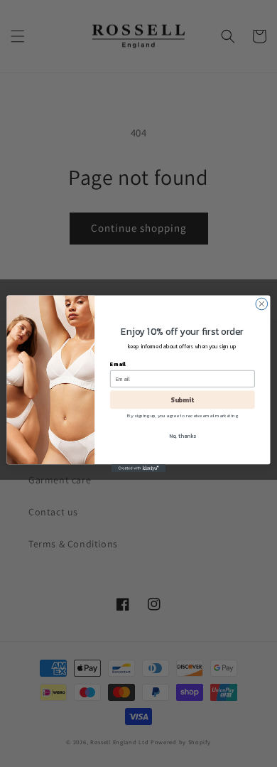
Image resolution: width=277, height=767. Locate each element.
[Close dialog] (262, 304)
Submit (182, 399)
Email (118, 364)
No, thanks (182, 435)
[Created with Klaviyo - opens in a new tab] (138, 468)
